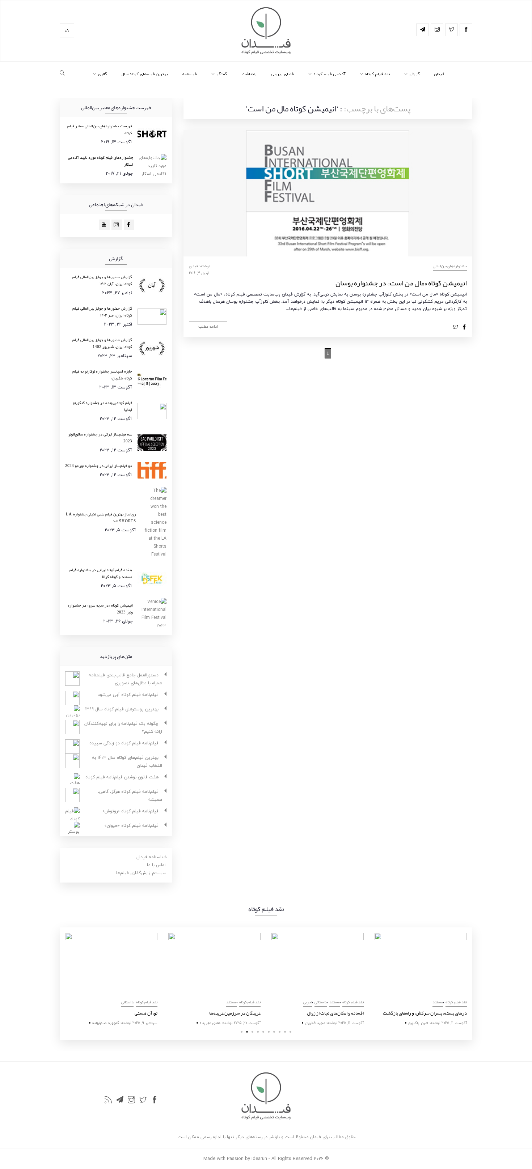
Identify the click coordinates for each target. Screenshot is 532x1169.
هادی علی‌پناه (209, 1023)
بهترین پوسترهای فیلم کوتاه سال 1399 (122, 709)
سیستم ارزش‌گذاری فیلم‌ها (141, 873)
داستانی (127, 1002)
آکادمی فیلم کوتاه (329, 74)
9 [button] (285, 1032)
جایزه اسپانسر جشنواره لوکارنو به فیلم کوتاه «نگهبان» (102, 374)
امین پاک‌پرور (418, 1023)
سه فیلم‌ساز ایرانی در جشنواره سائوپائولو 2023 (100, 437)
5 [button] (263, 1032)
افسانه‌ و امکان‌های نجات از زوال (335, 1013)
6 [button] (269, 1032)
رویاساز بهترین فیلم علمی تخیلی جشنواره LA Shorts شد (101, 517)
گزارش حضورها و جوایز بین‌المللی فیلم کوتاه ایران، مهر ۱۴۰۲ (102, 311)
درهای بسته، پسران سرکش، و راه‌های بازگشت (425, 1013)
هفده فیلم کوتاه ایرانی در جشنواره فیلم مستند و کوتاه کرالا (100, 573)
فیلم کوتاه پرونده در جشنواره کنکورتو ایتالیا (102, 406)
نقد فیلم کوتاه (377, 74)
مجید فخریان (315, 1023)
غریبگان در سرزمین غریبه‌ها (235, 1013)
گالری (102, 74)
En (66, 30)
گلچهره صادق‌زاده (105, 1023)
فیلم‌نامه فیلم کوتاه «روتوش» (130, 811)
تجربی (307, 1002)
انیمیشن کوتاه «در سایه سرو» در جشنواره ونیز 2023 (100, 608)
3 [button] (252, 1032)
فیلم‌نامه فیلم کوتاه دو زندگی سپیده (124, 743)
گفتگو (221, 74)
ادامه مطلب (208, 326)
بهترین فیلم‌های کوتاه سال (145, 74)
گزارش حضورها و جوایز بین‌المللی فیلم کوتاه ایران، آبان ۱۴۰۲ (102, 280)
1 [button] (241, 1032)
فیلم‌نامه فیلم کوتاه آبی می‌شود (128, 694)
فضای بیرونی (282, 74)
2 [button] (247, 1032)
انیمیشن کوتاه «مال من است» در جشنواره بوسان (401, 283)
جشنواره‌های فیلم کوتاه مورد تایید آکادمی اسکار (100, 160)
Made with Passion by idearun (235, 1158)
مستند (231, 1002)
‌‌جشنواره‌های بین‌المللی (450, 266)
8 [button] (279, 1032)
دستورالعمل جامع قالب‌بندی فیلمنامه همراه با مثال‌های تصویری (125, 679)
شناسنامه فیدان (151, 857)
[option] (111, 980)
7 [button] (274, 1032)
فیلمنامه (189, 74)
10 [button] (290, 1032)
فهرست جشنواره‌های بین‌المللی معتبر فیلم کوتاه (99, 129)
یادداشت (249, 74)
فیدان (439, 74)
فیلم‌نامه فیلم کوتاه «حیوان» (132, 825)
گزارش (414, 74)
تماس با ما (156, 865)
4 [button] (258, 1032)
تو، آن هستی (146, 1013)
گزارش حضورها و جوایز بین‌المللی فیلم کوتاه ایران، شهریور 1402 (102, 343)
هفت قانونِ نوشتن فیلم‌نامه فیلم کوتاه (122, 777)
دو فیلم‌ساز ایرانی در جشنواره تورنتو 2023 (98, 465)
